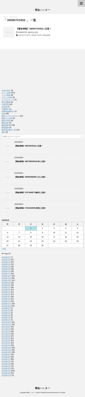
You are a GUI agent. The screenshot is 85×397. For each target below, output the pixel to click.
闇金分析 (5, 123)
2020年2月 (6, 271)
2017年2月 (6, 343)
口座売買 (5, 104)
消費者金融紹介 (8, 111)
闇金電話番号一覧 (9, 130)
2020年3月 (6, 269)
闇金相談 (5, 127)
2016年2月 (6, 371)
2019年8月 (6, 285)
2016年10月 (6, 352)
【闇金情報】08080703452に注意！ (34, 28)
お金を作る (6, 90)
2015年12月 (6, 375)
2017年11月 (6, 322)
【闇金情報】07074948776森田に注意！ (30, 192)
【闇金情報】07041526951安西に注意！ (30, 208)
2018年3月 (6, 317)
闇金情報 (34, 32)
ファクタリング (8, 100)
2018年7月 (6, 310)
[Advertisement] (18, 71)
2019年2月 (6, 299)
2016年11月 (6, 350)
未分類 (4, 107)
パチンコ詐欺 (7, 97)
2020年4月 (6, 266)
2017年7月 (6, 331)
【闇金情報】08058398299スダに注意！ (30, 177)
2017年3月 (6, 341)
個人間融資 (6, 102)
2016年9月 (6, 354)
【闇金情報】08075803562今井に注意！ (30, 161)
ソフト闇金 (6, 95)
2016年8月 (6, 357)
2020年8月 (6, 257)
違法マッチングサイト (10, 116)
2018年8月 (6, 308)
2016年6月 (6, 361)
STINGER (62, 392)
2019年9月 (6, 283)
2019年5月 (6, 292)
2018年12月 (6, 304)
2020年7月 (6, 260)
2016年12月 (6, 348)
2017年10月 (6, 324)
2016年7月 (6, 359)
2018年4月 (6, 315)
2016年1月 (6, 373)
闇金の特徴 (6, 120)
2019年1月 (6, 301)
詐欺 (3, 114)
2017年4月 (6, 338)
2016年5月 (6, 364)
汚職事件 (5, 109)
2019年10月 (6, 280)
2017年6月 (6, 334)
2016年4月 (6, 366)
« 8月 (4, 249)
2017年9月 (6, 327)
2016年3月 (6, 368)
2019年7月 (6, 287)
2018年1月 (6, 320)
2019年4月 (6, 294)
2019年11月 (6, 278)
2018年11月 (6, 306)
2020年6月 (6, 262)
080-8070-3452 (24, 35)
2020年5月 (6, 264)
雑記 (3, 132)
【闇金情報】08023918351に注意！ (28, 146)
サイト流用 (6, 93)
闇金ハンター (42, 9)
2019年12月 (6, 276)
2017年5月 (6, 336)
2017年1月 (6, 345)
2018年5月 (6, 313)
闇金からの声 (7, 118)
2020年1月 (6, 273)
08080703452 (36, 35)
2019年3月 (6, 297)
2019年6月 (6, 290)
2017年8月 (6, 329)
